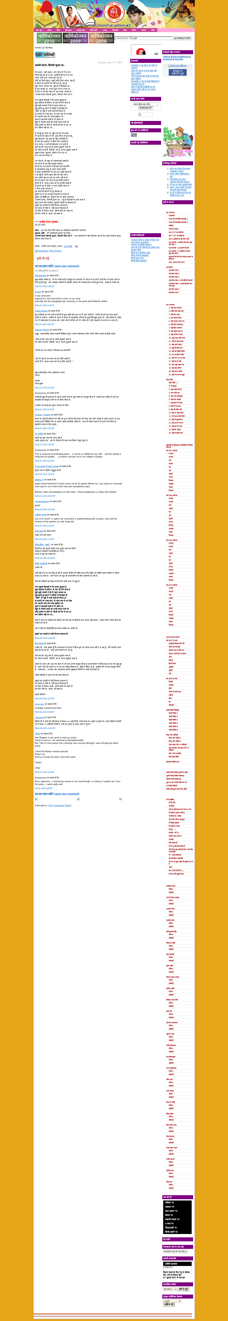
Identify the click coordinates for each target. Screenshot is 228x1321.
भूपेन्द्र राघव (170, 1034)
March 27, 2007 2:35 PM (44, 428)
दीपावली (171, 705)
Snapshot (167, 59)
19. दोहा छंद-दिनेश (175, 368)
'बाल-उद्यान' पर (171, 1211)
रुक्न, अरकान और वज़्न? (177, 262)
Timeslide (178, 59)
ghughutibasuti (42, 501)
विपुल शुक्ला (169, 1114)
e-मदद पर (169, 1223)
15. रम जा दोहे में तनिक (176, 355)
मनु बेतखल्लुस (170, 1057)
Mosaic (185, 57)
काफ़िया (171, 226)
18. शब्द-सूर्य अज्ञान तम (176, 365)
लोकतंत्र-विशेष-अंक (172, 762)
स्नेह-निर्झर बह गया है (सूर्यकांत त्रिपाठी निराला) (179, 180)
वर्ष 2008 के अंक (171, 679)
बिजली (171, 682)
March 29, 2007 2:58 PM (44, 712)
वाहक (125, 30)
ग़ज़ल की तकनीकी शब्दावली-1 (178, 219)
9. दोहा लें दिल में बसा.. (176, 334)
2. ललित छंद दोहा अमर (176, 311)
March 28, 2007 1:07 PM (44, 698)
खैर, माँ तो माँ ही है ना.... (176, 870)
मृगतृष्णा (171, 685)
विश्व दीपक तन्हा (171, 1125)
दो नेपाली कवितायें (171, 786)
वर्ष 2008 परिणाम (171, 495)
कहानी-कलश (81, 30)
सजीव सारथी (170, 1159)
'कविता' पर (169, 1202)
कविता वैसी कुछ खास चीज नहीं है (176, 789)
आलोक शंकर (170, 920)
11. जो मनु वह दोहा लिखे (177, 416)
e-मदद (104, 30)
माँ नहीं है (171, 806)
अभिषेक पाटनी (170, 886)
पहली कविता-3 (173, 720)
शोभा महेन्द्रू (170, 1136)
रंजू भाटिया (39, 434)
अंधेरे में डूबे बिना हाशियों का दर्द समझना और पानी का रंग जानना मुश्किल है (143, 89)
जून (170, 470)
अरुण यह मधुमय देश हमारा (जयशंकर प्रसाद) (180, 169)
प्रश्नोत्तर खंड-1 (174, 270)
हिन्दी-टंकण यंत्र (137, 258)
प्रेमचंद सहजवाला (172, 1023)
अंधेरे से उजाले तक (175, 692)
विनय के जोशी (170, 1102)
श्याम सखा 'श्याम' (172, 1148)
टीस (170, 674)
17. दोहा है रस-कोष (175, 361)
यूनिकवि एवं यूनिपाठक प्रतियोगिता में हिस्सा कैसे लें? (179, 446)
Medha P (39, 479)
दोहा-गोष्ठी (169, 380)
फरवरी (171, 457)
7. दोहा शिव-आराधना (175, 328)
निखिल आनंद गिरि (172, 1000)
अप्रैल (171, 464)
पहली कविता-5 (173, 726)
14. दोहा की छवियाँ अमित (177, 351)
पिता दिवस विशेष (174, 757)
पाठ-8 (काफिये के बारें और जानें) (179, 239)
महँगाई (171, 695)
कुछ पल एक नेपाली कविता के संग (176, 782)
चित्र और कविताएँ (172, 735)
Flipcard (176, 57)
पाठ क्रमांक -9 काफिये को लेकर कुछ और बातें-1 (180, 243)
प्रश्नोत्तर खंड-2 (174, 274)
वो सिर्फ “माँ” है (173, 833)
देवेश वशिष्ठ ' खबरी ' (42, 544)
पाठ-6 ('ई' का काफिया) (176, 232)
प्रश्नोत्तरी (169, 267)
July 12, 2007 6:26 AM (43, 788)
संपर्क (153, 30)
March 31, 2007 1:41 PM (44, 772)
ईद (170, 702)
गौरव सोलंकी (170, 954)
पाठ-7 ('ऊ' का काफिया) (176, 236)
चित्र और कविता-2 (175, 741)
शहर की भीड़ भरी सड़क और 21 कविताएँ (179, 749)
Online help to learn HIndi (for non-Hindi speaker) (145, 240)
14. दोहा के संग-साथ (175, 426)
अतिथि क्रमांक (171, 1263)
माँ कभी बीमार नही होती (176, 858)
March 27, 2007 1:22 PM (44, 286)
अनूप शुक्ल (39, 531)
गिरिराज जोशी (170, 943)
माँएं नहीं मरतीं (173, 843)
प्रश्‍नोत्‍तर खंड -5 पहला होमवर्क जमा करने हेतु (180, 285)
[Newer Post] (36, 799)
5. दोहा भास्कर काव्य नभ (176, 321)
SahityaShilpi (41, 311)
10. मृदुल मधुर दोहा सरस (177, 338)
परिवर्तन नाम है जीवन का (176, 650)
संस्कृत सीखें (136, 250)
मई (170, 467)
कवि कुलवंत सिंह (171, 932)
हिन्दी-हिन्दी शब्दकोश (139, 260)
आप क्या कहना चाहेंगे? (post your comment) (57, 266)
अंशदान (143, 30)
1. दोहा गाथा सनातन (175, 308)
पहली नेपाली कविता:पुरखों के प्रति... (177, 772)
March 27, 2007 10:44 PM (45, 496)
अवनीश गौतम (170, 909)
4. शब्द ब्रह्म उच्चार (175, 318)
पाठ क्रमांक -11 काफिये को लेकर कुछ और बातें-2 (179, 252)
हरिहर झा (169, 1182)
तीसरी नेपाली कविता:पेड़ (173, 779)
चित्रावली (115, 30)
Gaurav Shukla (42, 330)
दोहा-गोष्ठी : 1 (173, 383)
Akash (38, 292)
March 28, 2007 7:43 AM (44, 539)
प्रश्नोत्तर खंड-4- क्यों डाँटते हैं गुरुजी (180, 280)
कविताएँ (171, 892)
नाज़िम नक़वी (170, 988)
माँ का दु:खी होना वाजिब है (177, 846)
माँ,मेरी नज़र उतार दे (175, 836)
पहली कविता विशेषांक (172, 710)
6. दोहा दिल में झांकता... (176, 324)
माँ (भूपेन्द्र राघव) (174, 826)
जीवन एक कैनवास (174, 647)
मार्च (170, 460)
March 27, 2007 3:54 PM (44, 444)
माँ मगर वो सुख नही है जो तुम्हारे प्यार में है (181, 863)
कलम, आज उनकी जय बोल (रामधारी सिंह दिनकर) (180, 188)
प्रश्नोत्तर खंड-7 (174, 292)
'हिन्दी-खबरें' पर (171, 1231)
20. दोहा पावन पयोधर (175, 371)
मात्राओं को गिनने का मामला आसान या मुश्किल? (181, 258)
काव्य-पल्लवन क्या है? (173, 637)
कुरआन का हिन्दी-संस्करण (141, 244)
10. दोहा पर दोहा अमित (176, 413)
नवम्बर (171, 487)
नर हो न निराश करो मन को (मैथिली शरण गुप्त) (180, 194)
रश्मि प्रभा (169, 1079)
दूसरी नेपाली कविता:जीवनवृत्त (175, 776)
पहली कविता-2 (173, 716)
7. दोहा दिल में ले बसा (175, 403)
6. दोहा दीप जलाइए (175, 399)
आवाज (49, 30)
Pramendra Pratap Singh (47, 466)
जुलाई (170, 474)
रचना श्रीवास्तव (171, 1068)
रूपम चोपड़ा (170, 1091)
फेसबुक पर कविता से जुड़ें (177, 72)
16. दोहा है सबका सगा (176, 433)
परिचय (134, 30)
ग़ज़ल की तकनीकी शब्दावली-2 (178, 222)
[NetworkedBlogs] (177, 65)
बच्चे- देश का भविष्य (175, 753)
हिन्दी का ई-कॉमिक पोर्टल (140, 252)
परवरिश (171, 839)
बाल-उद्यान (68, 30)
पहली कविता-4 (173, 723)
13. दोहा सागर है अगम (176, 423)
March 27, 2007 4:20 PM (44, 460)
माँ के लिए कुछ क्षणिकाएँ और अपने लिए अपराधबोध (181, 850)
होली (170, 688)
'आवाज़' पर (169, 1206)
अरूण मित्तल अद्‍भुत (172, 897)
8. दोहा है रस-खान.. (175, 406)
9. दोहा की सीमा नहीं (175, 409)
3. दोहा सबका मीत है (175, 389)
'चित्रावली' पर (171, 1227)
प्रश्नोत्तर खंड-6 (174, 289)
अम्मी (170, 867)
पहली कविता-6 (173, 730)
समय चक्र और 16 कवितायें (178, 744)
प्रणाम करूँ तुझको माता (176, 874)
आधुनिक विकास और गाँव (176, 643)
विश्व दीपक (39, 643)
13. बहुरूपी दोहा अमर (176, 348)
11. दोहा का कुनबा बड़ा (176, 341)
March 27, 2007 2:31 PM (44, 409)
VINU (37, 733)
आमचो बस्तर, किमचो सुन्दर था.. (50, 65)
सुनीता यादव (170, 1170)
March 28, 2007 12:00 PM (45, 638)
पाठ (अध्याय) (170, 212)
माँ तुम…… (172, 829)
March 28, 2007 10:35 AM (45, 558)
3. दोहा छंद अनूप (174, 314)
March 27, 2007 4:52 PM (44, 474)
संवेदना (171, 660)
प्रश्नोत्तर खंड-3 (174, 277)
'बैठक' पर (169, 1215)
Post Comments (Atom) (59, 805)
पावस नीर (169, 1011)
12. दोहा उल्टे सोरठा (175, 344)
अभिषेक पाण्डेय (40, 515)
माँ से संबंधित (170, 800)
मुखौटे (171, 670)
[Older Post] (120, 799)
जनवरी (171, 454)
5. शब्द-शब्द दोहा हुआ (176, 396)
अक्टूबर (171, 484)
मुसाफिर (171, 667)
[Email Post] (75, 246)
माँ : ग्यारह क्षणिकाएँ (175, 855)
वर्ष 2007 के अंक (171, 640)
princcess (39, 704)
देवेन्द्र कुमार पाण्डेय (172, 977)
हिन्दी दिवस (172, 664)
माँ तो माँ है (172, 803)
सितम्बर (171, 480)
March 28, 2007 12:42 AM (45, 509)
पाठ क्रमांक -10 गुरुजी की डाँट (179, 248)
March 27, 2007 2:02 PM (44, 387)
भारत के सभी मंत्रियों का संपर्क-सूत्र (145, 247)
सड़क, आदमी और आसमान (177, 653)
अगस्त (171, 477)
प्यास (170, 657)
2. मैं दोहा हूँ (172, 386)
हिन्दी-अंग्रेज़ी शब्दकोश (139, 255)
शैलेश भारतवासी (41, 563)
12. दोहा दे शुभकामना (175, 419)
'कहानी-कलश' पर (172, 1219)
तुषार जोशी (169, 966)
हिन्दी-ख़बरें (93, 30)
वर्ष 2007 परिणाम (171, 451)
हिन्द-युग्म (39, 30)
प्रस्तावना (172, 215)
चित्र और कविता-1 (175, 738)
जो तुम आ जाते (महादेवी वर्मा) (181, 184)
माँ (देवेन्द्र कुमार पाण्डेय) (177, 813)
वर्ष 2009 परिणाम (171, 540)
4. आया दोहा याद (174, 393)
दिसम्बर (171, 490)
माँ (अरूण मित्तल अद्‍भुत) (177, 819)
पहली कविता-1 (173, 713)
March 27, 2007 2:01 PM (44, 324)
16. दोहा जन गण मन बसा (177, 358)
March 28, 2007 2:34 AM (44, 525)
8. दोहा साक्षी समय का (176, 331)
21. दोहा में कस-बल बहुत (177, 375)
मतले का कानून (173, 229)
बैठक (58, 30)
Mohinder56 (40, 275)
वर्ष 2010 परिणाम (171, 585)
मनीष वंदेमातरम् (171, 1045)
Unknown (39, 717)
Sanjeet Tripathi (42, 415)
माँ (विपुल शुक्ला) (174, 823)
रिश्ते (170, 698)
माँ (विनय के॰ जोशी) (175, 816)
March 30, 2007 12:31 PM (45, 728)
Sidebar (166, 57)
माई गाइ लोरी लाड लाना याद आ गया (180, 809)
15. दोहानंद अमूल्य (175, 429)
